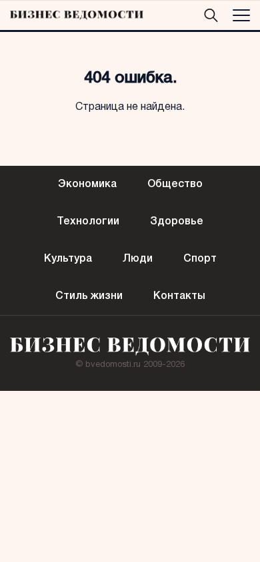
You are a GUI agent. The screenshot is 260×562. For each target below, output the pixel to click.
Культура (68, 259)
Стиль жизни (89, 296)
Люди (138, 259)
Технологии (88, 221)
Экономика (87, 184)
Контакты (179, 296)
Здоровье (176, 221)
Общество (175, 184)
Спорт (200, 259)
